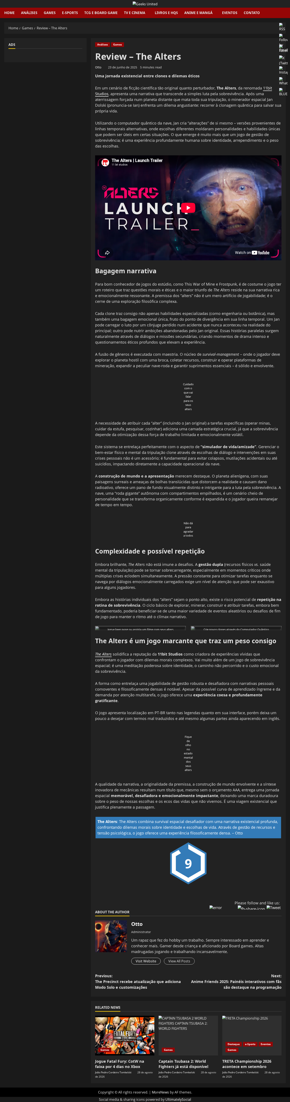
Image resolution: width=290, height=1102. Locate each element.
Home (9, 12)
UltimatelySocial (178, 1099)
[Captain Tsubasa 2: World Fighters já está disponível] (188, 1035)
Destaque (234, 1044)
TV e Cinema (134, 12)
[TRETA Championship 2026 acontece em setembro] (252, 1035)
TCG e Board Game (101, 12)
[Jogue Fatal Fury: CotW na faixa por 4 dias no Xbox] (124, 1035)
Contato (252, 12)
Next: (236, 981)
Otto (98, 67)
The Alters (103, 654)
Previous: (138, 981)
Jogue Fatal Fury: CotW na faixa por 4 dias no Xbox (119, 1064)
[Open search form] (284, 13)
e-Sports (70, 12)
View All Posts (179, 961)
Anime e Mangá (198, 12)
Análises (29, 12)
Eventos (229, 12)
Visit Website (146, 961)
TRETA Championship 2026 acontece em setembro (246, 1064)
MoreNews (160, 1092)
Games (50, 12)
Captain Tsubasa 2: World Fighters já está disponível (183, 1064)
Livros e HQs (166, 12)
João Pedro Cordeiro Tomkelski (113, 1072)
